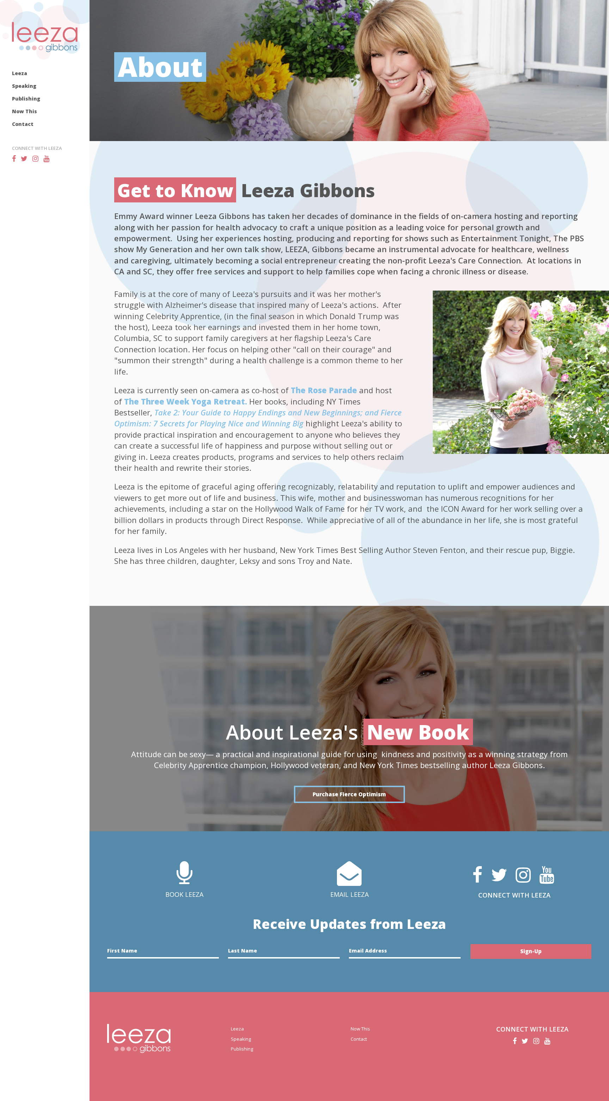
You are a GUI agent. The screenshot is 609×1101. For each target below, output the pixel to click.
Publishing (26, 98)
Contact (22, 124)
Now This (24, 111)
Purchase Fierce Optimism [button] (349, 794)
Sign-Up (531, 951)
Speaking (24, 86)
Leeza (19, 73)
